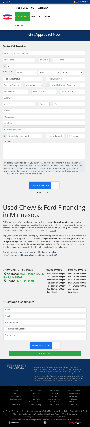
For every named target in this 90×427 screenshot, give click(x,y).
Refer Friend (55, 396)
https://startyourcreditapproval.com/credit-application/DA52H (30, 255)
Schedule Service (54, 390)
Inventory (42, 8)
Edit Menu (23, 8)
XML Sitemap (74, 402)
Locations (81, 1)
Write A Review (55, 405)
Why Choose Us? (74, 390)
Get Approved (22, 16)
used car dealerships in (39, 230)
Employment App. (54, 399)
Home (33, 8)
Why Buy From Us (74, 393)
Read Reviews (54, 402)
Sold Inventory (74, 396)
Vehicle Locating (35, 405)
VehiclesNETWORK (43, 414)
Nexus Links (74, 405)
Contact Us (16, 405)
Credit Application (16, 399)
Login (7, 1)
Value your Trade (35, 402)
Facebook (35, 396)
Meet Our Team (35, 390)
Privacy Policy (35, 399)
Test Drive (54, 393)
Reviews (19, 25)
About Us (35, 16)
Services (46, 16)
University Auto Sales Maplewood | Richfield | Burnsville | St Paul (58, 411)
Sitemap (74, 399)
